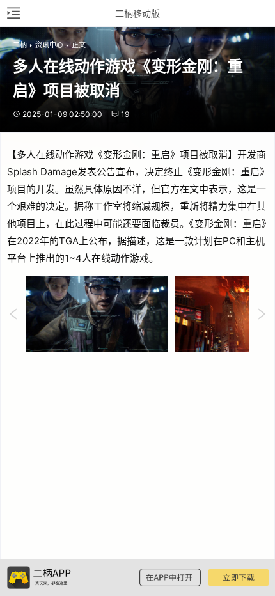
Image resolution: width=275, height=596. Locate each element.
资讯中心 (49, 44)
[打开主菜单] (13, 13)
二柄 (20, 44)
